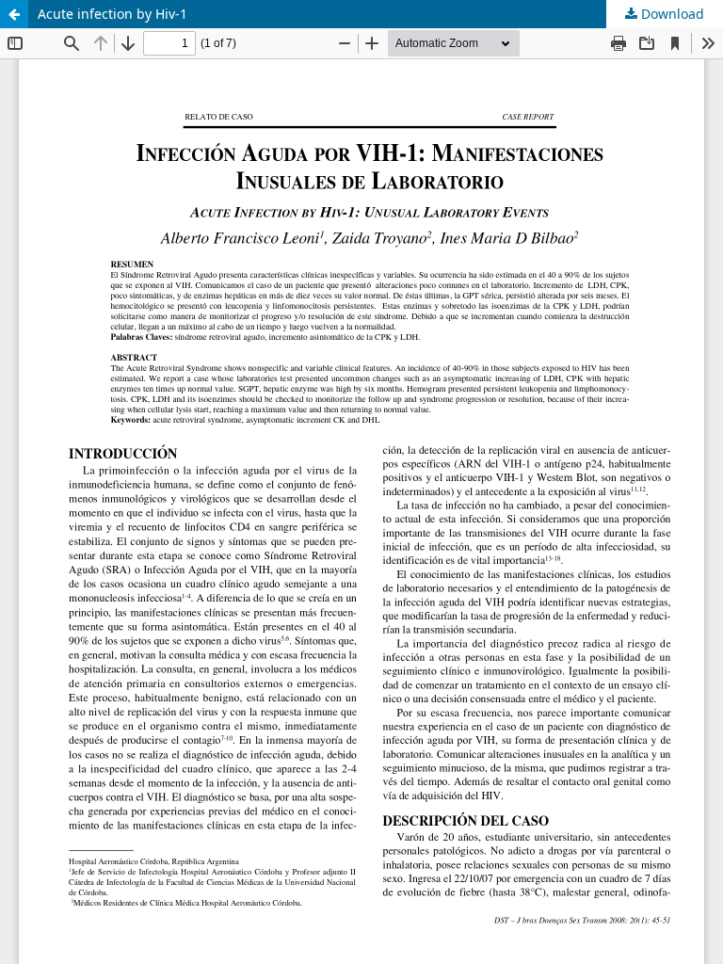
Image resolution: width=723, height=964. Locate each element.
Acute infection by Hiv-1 (112, 14)
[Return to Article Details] (14, 14)
